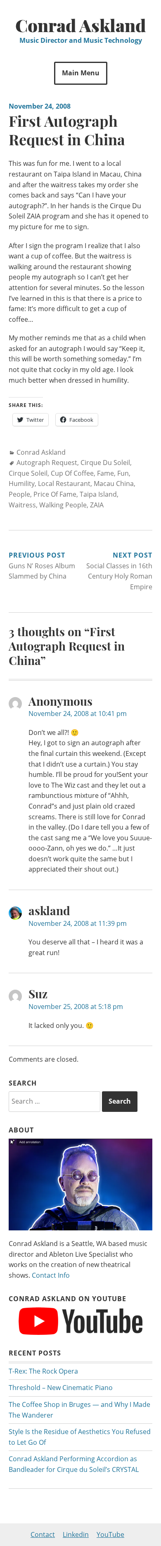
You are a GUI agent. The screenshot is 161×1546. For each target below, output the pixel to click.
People (19, 494)
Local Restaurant (64, 483)
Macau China (114, 483)
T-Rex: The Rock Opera (43, 1371)
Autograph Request (47, 462)
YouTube (110, 1534)
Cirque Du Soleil (105, 462)
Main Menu (80, 72)
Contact (43, 1534)
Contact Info (51, 1275)
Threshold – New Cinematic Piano (61, 1387)
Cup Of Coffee (72, 473)
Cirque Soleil (28, 473)
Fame (105, 473)
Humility (22, 483)
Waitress (22, 504)
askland (49, 910)
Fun (123, 473)
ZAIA (97, 504)
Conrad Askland (80, 25)
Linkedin (76, 1534)
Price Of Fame (54, 494)
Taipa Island (98, 494)
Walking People (63, 504)
